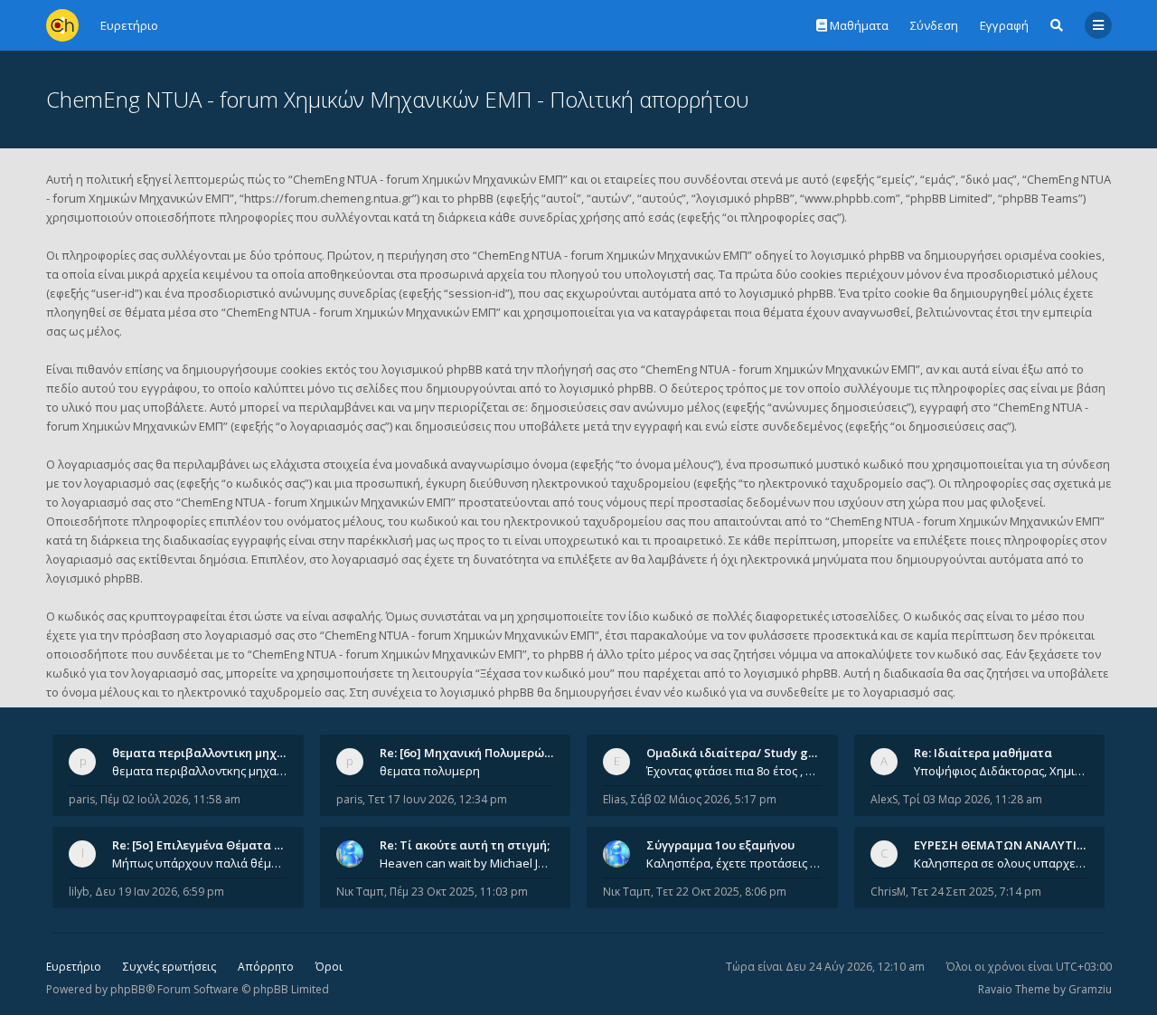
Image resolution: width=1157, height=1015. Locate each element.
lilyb (79, 891)
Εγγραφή (1004, 25)
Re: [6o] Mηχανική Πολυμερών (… (473, 753)
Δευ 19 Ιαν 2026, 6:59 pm (159, 891)
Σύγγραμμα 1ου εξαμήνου (720, 845)
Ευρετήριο (73, 966)
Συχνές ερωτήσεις (169, 966)
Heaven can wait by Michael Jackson (467, 863)
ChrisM (888, 891)
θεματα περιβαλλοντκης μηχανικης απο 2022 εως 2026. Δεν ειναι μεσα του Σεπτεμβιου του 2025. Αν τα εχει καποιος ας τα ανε (199, 771)
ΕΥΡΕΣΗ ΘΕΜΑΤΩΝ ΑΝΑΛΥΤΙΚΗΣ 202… (1023, 845)
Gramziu (1090, 989)
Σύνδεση (934, 25)
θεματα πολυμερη (430, 771)
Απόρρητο (266, 966)
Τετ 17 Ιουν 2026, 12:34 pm (437, 799)
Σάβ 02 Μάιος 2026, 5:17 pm (703, 799)
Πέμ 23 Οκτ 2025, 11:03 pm (459, 891)
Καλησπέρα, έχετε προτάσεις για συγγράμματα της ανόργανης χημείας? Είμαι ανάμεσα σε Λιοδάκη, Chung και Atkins (734, 863)
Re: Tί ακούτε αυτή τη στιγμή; (465, 845)
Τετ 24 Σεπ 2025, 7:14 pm (976, 891)
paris (82, 799)
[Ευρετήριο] (62, 25)
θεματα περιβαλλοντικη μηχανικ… (211, 753)
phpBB (128, 989)
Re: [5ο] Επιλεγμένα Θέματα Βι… (203, 845)
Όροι (329, 966)
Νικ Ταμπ (360, 891)
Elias (614, 799)
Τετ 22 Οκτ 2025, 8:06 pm (721, 891)
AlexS (884, 799)
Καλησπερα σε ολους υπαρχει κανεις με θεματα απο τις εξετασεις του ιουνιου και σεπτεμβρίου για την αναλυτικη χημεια (1001, 863)
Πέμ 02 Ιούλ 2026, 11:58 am (170, 799)
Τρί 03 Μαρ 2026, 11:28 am (972, 799)
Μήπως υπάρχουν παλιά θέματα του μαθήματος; (199, 863)
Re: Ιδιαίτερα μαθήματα (983, 753)
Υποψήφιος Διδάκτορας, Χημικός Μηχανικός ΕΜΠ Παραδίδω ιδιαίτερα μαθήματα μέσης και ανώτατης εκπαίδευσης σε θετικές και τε (1001, 771)
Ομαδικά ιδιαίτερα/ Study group (740, 753)
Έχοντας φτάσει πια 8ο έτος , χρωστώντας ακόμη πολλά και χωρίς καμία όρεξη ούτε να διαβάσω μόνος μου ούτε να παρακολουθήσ (734, 771)
